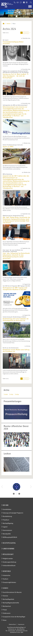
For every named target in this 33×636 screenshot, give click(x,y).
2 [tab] (16, 16)
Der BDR (5, 505)
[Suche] (31, 3)
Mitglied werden (8, 558)
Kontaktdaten (7, 509)
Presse (5, 610)
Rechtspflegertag (8, 523)
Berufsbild (7, 571)
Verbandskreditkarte (9, 565)
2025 (12, 394)
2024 (17, 394)
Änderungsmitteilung (9, 562)
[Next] (31, 486)
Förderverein (6, 613)
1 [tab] (14, 16)
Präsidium (6, 520)
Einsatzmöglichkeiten (9, 582)
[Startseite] (3, 23)
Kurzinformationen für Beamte (12, 592)
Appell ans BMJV (8, 147)
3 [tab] (19, 16)
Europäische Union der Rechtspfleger (14, 616)
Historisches (6, 575)
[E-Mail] (18, 3)
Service (8, 23)
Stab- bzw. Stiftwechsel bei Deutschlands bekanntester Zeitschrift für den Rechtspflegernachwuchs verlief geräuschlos (16, 255)
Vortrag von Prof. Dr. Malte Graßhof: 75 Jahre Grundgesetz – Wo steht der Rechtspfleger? (15, 76)
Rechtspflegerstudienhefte (11, 603)
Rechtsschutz (7, 606)
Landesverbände (8, 549)
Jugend (5, 527)
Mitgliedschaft (8, 554)
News (4, 620)
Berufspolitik (7, 534)
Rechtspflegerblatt (8, 599)
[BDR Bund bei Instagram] (26, 3)
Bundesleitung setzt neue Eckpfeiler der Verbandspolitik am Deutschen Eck (16, 319)
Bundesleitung (7, 516)
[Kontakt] (21, 3)
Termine (5, 596)
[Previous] (2, 486)
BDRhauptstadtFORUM (10, 537)
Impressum (21, 624)
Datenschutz (12, 624)
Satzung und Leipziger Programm (13, 513)
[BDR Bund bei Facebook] (24, 3)
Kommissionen (7, 530)
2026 (6, 394)
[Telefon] (14, 3)
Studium (5, 579)
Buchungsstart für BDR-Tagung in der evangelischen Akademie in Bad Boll (15, 288)
